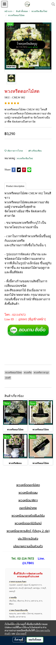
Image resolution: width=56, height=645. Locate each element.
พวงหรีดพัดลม (28, 492)
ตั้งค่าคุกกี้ (18, 639)
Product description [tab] (15, 186)
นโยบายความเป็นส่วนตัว (28, 546)
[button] (52, 4)
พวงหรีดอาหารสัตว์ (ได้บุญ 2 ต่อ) (28, 531)
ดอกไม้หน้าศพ (28, 508)
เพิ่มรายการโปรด (15, 151)
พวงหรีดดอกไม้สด (28, 485)
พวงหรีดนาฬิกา (28, 500)
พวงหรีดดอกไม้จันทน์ (28, 523)
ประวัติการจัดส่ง (28, 538)
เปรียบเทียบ (36, 151)
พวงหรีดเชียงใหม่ (25, 158)
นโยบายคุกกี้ (21, 633)
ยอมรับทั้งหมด (35, 639)
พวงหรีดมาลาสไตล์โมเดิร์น (28, 515)
